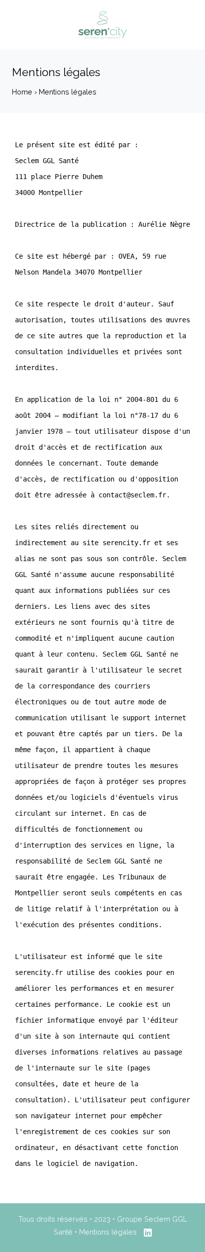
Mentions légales (109, 1232)
